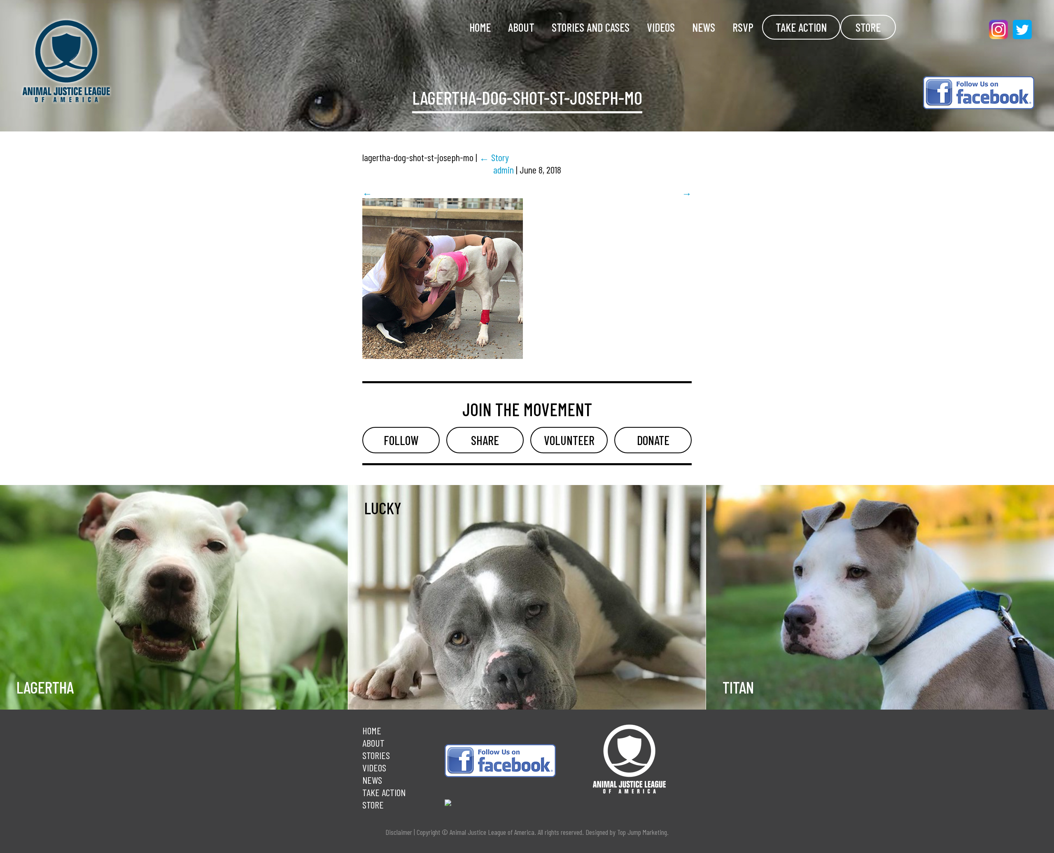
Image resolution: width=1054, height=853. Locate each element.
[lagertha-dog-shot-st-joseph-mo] (442, 355)
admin (503, 170)
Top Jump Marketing (642, 832)
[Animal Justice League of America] (158, 61)
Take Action (801, 27)
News (703, 27)
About (521, 27)
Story (494, 157)
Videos (661, 27)
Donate (653, 440)
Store (868, 27)
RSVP (742, 27)
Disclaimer (398, 832)
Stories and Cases (591, 27)
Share (485, 440)
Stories (376, 755)
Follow (401, 440)
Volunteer (569, 440)
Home (480, 27)
